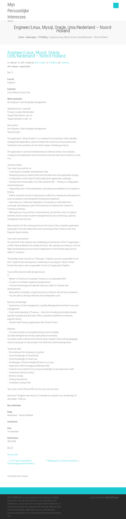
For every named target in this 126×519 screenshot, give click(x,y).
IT (61, 62)
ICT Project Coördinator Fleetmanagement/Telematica (21, 462)
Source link (12, 454)
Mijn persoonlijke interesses (18, 11)
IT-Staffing (42, 37)
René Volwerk (40, 62)
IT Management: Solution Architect (62, 460)
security (66, 62)
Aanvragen (31, 37)
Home (21, 37)
